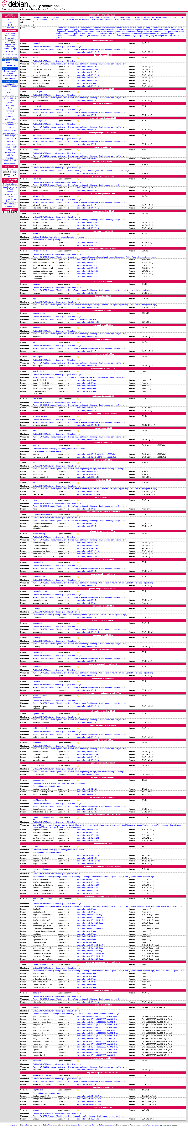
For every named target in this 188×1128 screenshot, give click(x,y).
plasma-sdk (148, 32)
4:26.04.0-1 (96, 307)
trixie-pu (10, 122)
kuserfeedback (110, 30)
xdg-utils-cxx (174, 36)
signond (136, 36)
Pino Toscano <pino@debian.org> (112, 583)
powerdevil (104, 34)
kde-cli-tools (134, 28)
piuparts (12, 1125)
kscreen (91, 30)
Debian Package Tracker (10, 195)
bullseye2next (10, 152)
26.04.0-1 (95, 173)
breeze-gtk (84, 28)
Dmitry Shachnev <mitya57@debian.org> (153, 825)
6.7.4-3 (94, 408)
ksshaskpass (100, 30)
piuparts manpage (10, 57)
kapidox (119, 28)
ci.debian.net (10, 207)
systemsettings (145, 36)
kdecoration (155, 28)
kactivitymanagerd (109, 28)
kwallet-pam (121, 30)
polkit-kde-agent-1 (92, 34)
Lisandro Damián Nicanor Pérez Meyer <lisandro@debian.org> (86, 825)
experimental (10, 84)
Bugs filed (10, 62)
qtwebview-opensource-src (113, 36)
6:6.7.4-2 (95, 774)
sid (10, 89)
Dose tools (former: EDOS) (10, 188)
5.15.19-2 (95, 830)
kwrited (146, 30)
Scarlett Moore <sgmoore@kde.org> (112, 49)
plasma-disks (83, 32)
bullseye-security (10, 147)
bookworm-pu (10, 136)
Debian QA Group (10, 184)
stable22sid (12, 68)
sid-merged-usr (10, 98)
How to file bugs (10, 33)
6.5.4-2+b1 (96, 425)
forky (10, 108)
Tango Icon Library (153, 1125)
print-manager (114, 34)
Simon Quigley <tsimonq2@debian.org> (138, 877)
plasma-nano (120, 32)
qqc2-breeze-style (138, 34)
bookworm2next (10, 139)
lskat (164, 30)
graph (12, 78)
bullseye (10, 141)
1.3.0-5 (94, 243)
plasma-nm (130, 32)
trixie (10, 114)
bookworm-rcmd (10, 130)
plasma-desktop (71, 32)
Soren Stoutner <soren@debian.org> (169, 906)
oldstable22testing (10, 163)
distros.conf (9, 47)
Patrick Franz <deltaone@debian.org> (83, 49)
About (10, 19)
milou (168, 30)
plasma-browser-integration (43, 514)
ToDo (10, 177)
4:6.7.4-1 (95, 67)
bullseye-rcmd (10, 144)
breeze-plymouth (94, 28)
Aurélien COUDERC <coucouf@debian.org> (50, 49)
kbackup (126, 28)
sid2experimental (10, 87)
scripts (6, 49)
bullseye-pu (10, 150)
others (102, 1125)
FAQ (10, 25)
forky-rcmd (10, 111)
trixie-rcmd (10, 116)
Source (10, 169)
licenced (24, 1125)
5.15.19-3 (95, 879)
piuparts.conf (10, 45)
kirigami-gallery (73, 30)
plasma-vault (173, 32)
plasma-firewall (94, 32)
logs (14, 49)
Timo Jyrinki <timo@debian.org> (123, 825)
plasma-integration (108, 32)
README (10, 51)
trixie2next (10, 125)
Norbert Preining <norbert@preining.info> (84, 171)
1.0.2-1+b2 (96, 855)
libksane (158, 30)
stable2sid (10, 155)
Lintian (10, 192)
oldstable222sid (10, 161)
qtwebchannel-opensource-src (68, 36)
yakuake (59, 38)
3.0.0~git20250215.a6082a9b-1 (104, 454)
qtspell (171, 34)
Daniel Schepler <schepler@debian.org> (84, 305)
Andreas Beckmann (78, 1125)
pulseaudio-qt (125, 34)
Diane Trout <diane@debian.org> (46, 1014)
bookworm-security (10, 133)
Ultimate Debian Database (10, 200)
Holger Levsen (92, 1125)
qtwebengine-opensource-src (91, 36)
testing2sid (10, 105)
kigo (65, 30)
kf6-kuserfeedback (175, 28)
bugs (15, 172)
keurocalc (164, 28)
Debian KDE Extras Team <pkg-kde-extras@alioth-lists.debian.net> (59, 449)
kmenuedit (84, 30)
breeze (66, 28)
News (10, 22)
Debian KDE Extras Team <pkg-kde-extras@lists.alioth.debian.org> (59, 237)
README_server (10, 54)
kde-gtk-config (144, 28)
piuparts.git (111, 1125)
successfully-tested (84, 52)
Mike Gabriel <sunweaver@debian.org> (103, 1014)
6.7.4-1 (94, 101)
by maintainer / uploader (10, 72)
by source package (10, 76)
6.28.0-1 (95, 263)
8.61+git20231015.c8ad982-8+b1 (105, 1016)
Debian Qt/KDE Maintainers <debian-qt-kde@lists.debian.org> (57, 47)
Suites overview (10, 65)
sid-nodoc (10, 95)
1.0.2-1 (94, 858)
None (94, 83)
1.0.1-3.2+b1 (97, 1096)
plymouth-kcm (79, 34)
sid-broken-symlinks (10, 102)
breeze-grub (74, 28)
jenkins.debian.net (10, 204)
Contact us (10, 28)
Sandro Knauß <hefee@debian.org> (111, 257)
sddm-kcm (128, 36)
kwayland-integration (135, 30)
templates (12, 35)
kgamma (59, 30)
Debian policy (10, 38)
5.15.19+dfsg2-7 (98, 915)
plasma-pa (139, 32)
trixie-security (10, 119)
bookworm (10, 127)
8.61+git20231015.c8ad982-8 (103, 1022)
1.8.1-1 (94, 789)
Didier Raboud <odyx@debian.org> (82, 1116)
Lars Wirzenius (50, 1125)
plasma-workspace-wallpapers (40, 697)
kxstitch (152, 30)
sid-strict (10, 92)
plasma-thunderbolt (160, 32)
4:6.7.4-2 (95, 52)
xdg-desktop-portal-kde (160, 36)
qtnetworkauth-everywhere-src (157, 34)
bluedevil (60, 28)
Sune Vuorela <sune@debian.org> (140, 290)
